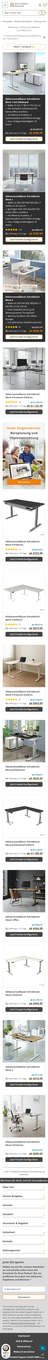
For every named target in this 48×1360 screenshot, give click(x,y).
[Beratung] (42, 1348)
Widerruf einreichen (24, 1351)
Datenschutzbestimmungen (23, 1323)
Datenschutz (24, 1346)
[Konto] (39, 5)
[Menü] (5, 5)
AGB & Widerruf (24, 1341)
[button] (24, 12)
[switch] (5, 1356)
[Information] (44, 37)
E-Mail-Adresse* (13, 1289)
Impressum (24, 1335)
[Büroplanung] (42, 1354)
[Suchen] (42, 13)
